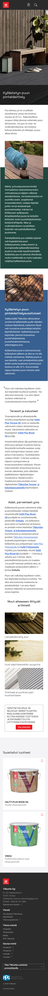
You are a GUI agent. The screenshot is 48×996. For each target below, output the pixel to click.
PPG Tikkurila (8, 939)
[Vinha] (25, 839)
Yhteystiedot (8, 932)
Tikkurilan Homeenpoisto (25, 537)
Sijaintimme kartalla (11, 904)
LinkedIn (6, 954)
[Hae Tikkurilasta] (35, 4)
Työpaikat (7, 929)
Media (5, 935)
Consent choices (9, 989)
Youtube (6, 957)
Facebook (7, 947)
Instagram (7, 951)
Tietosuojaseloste (10, 920)
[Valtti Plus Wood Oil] (25, 784)
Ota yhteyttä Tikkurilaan (12, 914)
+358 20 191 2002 (18, 902)
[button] (28, 4)
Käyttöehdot (8, 917)
